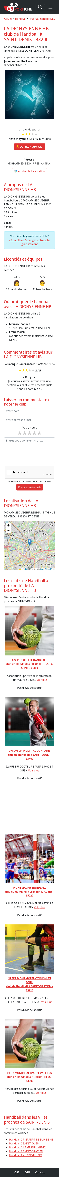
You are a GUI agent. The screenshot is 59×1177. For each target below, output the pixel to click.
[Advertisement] (29, 806)
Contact (40, 1172)
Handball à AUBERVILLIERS (25, 1155)
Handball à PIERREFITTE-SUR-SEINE (31, 1139)
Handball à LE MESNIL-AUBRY (27, 1147)
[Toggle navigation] (50, 7)
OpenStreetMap (47, 569)
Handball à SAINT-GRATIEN (26, 1151)
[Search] (40, 7)
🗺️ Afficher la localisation (29, 171)
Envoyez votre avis (29, 487)
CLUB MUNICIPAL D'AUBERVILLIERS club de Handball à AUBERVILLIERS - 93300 (29, 1077)
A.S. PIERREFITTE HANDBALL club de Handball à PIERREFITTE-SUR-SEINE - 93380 (29, 664)
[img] (29, 545)
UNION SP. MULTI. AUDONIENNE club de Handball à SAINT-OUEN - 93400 (29, 754)
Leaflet (24, 569)
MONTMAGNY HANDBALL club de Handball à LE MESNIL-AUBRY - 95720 (29, 891)
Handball (20, 19)
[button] (30, 542)
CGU (27, 1172)
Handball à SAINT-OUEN (24, 1143)
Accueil (8, 19)
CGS (16, 1172)
